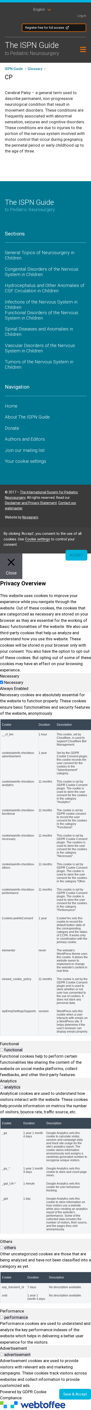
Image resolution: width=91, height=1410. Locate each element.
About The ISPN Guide (27, 417)
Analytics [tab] (8, 1081)
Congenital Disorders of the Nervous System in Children (41, 271)
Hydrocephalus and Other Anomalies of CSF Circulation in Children (44, 288)
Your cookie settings (25, 461)
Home (11, 406)
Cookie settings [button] (37, 539)
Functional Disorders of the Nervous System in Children (41, 315)
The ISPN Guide (32, 48)
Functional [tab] (9, 1043)
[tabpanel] (45, 864)
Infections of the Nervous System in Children (41, 304)
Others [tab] (6, 1241)
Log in (81, 16)
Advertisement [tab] (13, 1348)
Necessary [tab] (9, 676)
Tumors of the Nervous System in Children (39, 364)
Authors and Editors (25, 439)
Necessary (13, 682)
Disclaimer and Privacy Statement (31, 503)
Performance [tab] (12, 1311)
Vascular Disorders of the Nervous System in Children (40, 348)
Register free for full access (44, 27)
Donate (12, 428)
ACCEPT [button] (76, 555)
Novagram (30, 517)
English (39, 9)
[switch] (1, 1049)
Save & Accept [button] (75, 1394)
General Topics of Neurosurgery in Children (39, 255)
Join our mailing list (25, 450)
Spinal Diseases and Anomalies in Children (39, 331)
